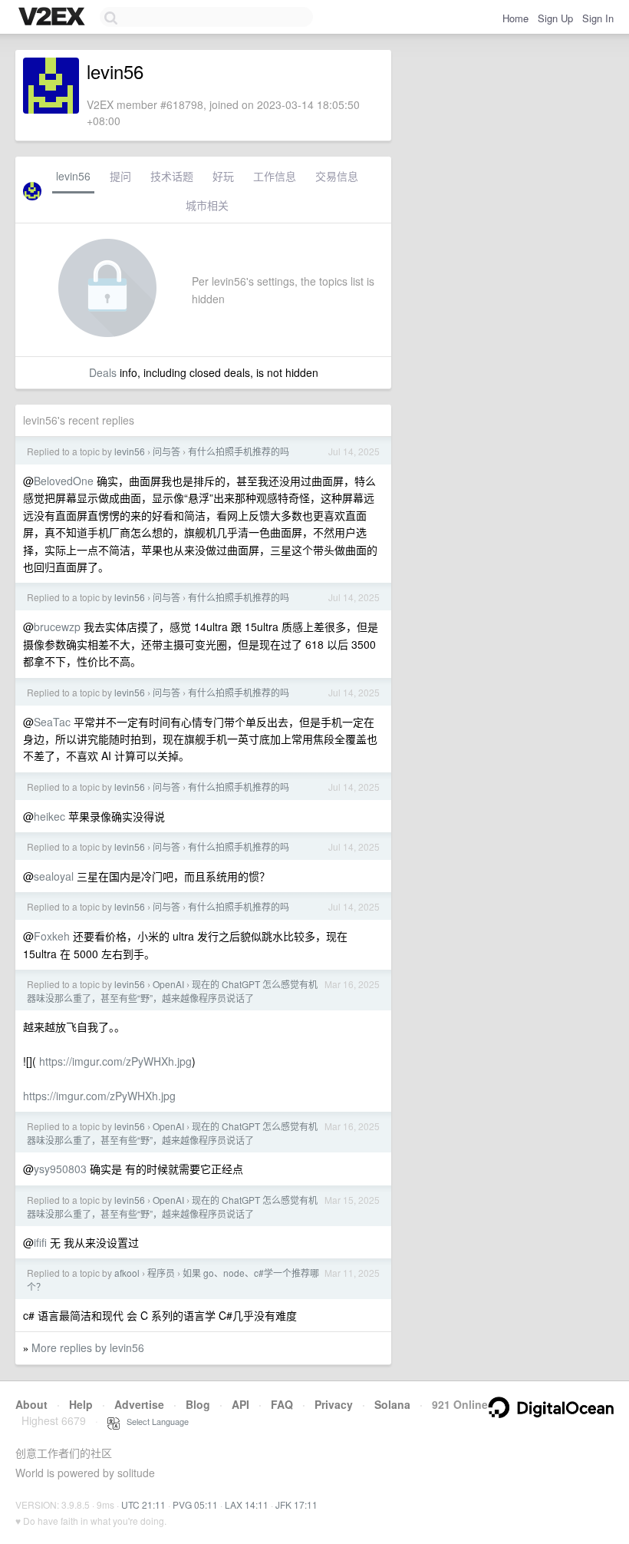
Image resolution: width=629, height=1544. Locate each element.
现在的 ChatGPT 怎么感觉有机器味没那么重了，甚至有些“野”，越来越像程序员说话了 (172, 990)
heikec (49, 816)
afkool (127, 1272)
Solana (392, 1404)
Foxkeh (52, 936)
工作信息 (274, 175)
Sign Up (555, 18)
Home (515, 18)
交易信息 (336, 175)
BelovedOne (64, 480)
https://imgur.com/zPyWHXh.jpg (115, 1061)
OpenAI (168, 983)
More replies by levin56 (87, 1347)
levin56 (73, 175)
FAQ (282, 1404)
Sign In (598, 18)
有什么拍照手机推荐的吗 (238, 451)
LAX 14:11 (246, 1504)
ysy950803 (60, 1168)
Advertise (139, 1404)
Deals (103, 372)
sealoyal (54, 876)
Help (81, 1404)
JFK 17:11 (296, 1504)
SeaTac (52, 721)
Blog (198, 1404)
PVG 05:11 (195, 1504)
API (240, 1404)
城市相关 (207, 205)
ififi (40, 1242)
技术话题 (171, 175)
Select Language (154, 1421)
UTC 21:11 (143, 1504)
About (31, 1404)
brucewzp (57, 626)
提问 (120, 175)
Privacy (333, 1404)
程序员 (161, 1272)
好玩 (223, 175)
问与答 (166, 451)
